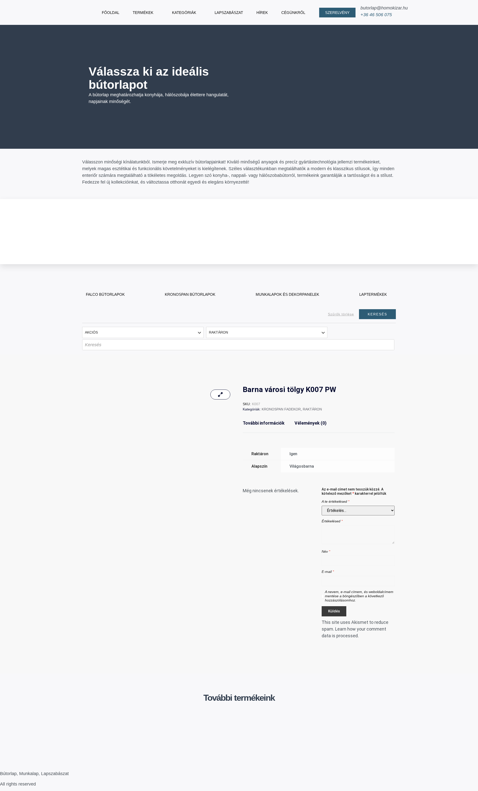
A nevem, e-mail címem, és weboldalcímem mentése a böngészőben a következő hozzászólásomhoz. (359, 596)
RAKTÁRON (312, 409)
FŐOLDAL (110, 12)
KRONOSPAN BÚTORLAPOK (190, 294)
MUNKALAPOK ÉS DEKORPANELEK (287, 294)
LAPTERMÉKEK (373, 294)
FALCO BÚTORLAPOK (105, 294)
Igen (293, 453)
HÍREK (262, 12)
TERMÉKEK (143, 12)
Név (326, 551)
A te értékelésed (335, 501)
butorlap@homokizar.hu (384, 7)
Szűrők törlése (341, 314)
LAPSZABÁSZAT (229, 12)
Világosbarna (302, 466)
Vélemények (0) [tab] (311, 423)
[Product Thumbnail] (220, 394)
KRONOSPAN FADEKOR (281, 409)
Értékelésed (332, 521)
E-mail (328, 572)
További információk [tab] (264, 423)
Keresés (377, 314)
